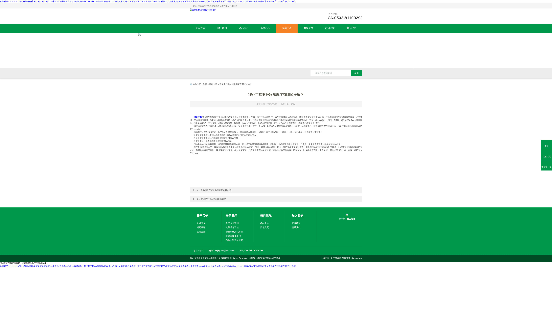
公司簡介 (201, 223)
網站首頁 (200, 28)
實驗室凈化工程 (233, 236)
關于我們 (222, 28)
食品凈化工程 (232, 227)
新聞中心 (265, 28)
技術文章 (286, 28)
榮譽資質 (308, 28)
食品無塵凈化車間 (234, 231)
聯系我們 (351, 28)
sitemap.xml (356, 258)
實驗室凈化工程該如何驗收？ (214, 199)
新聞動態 (201, 227)
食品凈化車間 (232, 223)
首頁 (205, 84)
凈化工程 (198, 117)
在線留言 (330, 28)
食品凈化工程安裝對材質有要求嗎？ (217, 190)
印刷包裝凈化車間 (234, 240)
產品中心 (243, 28)
